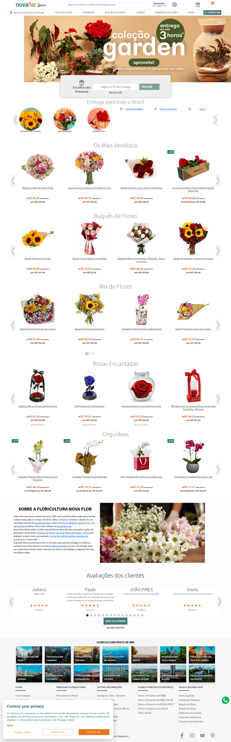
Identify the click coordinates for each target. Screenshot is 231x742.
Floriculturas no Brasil (66, 695)
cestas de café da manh (62, 536)
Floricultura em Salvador (83, 658)
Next (215, 120)
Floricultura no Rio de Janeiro (114, 658)
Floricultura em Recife (141, 658)
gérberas (73, 523)
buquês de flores (42, 523)
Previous (16, 120)
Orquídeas (115, 434)
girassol (82, 523)
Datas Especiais (186, 695)
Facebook (182, 735)
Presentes (89, 12)
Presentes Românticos (190, 717)
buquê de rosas (64, 526)
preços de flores (59, 546)
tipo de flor (19, 526)
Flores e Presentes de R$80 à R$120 (155, 700)
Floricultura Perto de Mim (115, 642)
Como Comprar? (23, 695)
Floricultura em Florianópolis (83, 677)
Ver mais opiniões (115, 627)
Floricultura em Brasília (170, 677)
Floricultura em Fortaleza (54, 677)
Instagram (192, 735)
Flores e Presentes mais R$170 (153, 708)
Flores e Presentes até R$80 (152, 695)
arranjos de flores (46, 532)
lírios (65, 523)
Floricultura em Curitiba (112, 677)
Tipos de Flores (63, 12)
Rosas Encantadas (115, 364)
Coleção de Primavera (189, 700)
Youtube (202, 735)
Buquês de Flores (115, 12)
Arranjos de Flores (166, 12)
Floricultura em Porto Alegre (170, 658)
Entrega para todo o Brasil (115, 101)
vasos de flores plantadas (68, 532)
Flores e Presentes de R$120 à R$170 (156, 704)
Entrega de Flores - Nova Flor (111, 695)
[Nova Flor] (31, 4)
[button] (174, 4)
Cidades (140, 12)
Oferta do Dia (144, 712)
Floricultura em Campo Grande (141, 677)
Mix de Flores (115, 286)
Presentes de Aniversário (191, 721)
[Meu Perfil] (186, 4)
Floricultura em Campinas (54, 658)
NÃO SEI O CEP (115, 92)
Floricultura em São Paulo (28, 658)
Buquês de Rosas (187, 704)
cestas (85, 532)
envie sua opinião (115, 621)
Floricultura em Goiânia (26, 677)
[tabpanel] (115, 49)
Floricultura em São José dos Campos (201, 658)
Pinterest (212, 735)
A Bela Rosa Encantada (190, 712)
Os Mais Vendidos (116, 145)
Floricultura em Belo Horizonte (201, 677)
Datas (191, 12)
